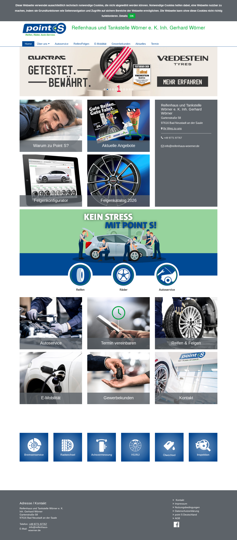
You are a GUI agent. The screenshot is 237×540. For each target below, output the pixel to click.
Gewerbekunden (121, 43)
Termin (155, 43)
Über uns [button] (42, 43)
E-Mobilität (100, 43)
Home (28, 43)
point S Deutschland (186, 514)
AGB (177, 518)
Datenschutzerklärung (187, 511)
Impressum (181, 503)
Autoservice (61, 43)
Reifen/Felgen (81, 43)
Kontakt (180, 500)
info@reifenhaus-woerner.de (181, 146)
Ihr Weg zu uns (172, 128)
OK (132, 15)
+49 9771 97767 (173, 137)
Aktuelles (141, 43)
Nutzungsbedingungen (187, 507)
